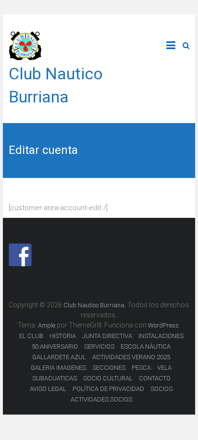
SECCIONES (108, 367)
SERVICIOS (99, 346)
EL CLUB (31, 335)
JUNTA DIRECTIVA (107, 335)
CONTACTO (155, 378)
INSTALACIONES (161, 335)
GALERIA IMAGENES (58, 367)
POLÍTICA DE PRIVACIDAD (108, 388)
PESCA (141, 367)
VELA (164, 367)
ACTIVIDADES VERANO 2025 (131, 357)
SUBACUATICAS (54, 378)
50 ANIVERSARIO (55, 346)
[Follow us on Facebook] (20, 254)
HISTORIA (63, 335)
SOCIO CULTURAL (108, 378)
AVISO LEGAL (48, 388)
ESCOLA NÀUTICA (146, 346)
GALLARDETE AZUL (59, 357)
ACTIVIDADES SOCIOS (101, 399)
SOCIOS (161, 388)
